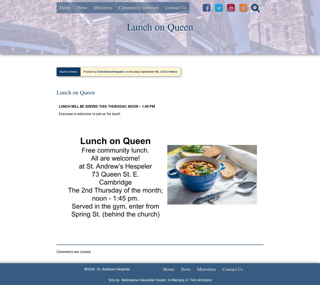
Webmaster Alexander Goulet (143, 280)
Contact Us (176, 8)
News (82, 8)
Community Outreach (139, 8)
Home (65, 8)
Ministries (103, 8)
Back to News (68, 71)
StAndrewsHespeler (110, 71)
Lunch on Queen (76, 92)
